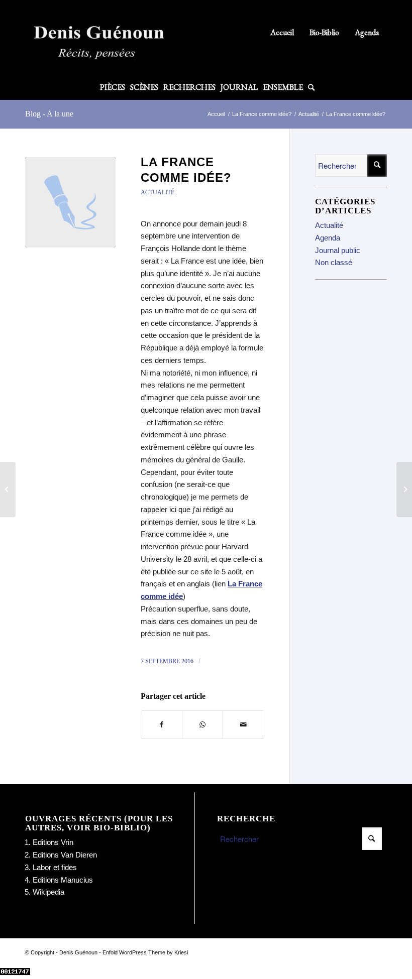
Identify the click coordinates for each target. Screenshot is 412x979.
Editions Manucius (63, 880)
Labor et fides (55, 867)
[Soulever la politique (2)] (8, 489)
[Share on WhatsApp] (202, 725)
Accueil (282, 32)
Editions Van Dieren (65, 854)
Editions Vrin (53, 842)
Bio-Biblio (324, 32)
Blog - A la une (49, 113)
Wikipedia (48, 892)
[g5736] (70, 202)
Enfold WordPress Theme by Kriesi (145, 952)
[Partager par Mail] (243, 725)
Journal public (337, 250)
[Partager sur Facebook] (161, 725)
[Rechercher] (310, 87)
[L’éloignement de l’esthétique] (404, 489)
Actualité (157, 192)
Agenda (367, 32)
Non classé (333, 262)
